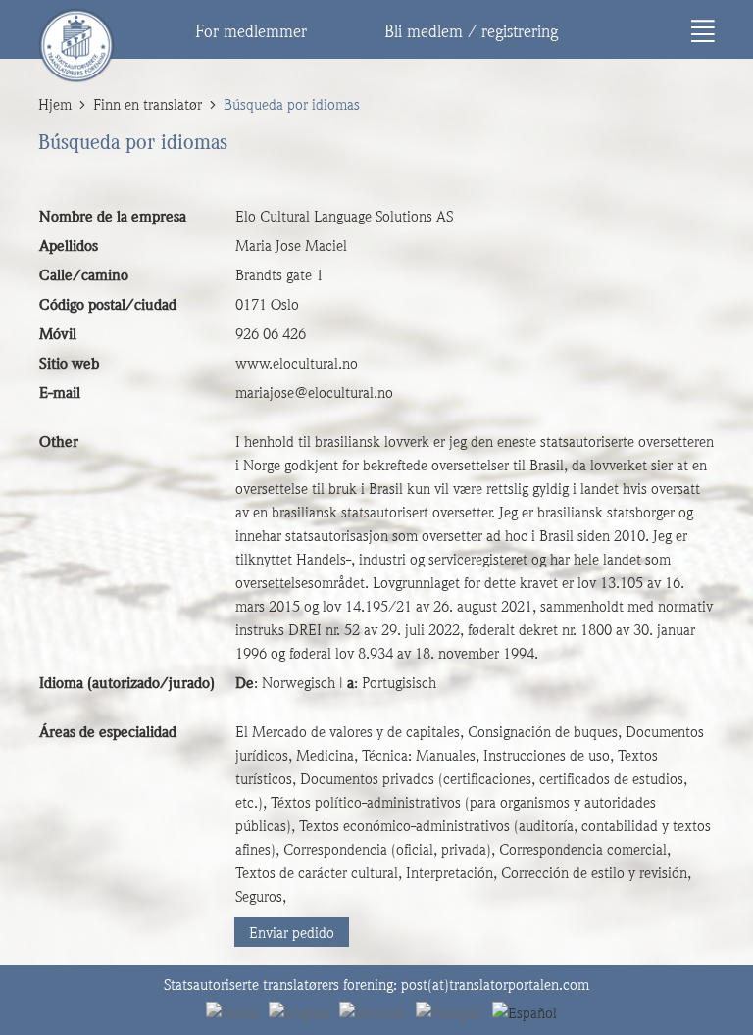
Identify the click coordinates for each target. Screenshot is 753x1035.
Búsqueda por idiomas (292, 105)
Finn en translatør (147, 105)
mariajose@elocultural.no (314, 393)
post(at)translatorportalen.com (495, 985)
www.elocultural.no (296, 363)
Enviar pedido (291, 933)
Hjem (55, 105)
